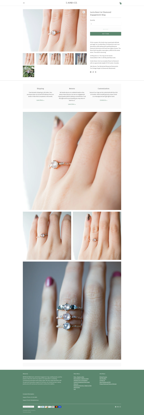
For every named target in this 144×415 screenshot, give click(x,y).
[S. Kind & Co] (71, 3)
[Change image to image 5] (81, 59)
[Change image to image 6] (28, 71)
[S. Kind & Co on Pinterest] (118, 407)
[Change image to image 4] (68, 59)
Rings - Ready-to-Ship (79, 377)
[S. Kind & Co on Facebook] (115, 407)
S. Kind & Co (32, 410)
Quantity (92, 20)
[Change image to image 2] (41, 59)
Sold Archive (77, 387)
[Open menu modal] (24, 3)
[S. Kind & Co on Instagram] (120, 407)
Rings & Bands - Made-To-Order (81, 378)
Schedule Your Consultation (81, 380)
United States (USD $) (28, 406)
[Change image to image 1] (28, 59)
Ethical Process (103, 377)
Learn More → (40, 100)
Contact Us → (103, 100)
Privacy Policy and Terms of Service (108, 384)
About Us (76, 384)
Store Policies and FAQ (105, 382)
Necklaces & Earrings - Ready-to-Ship (83, 385)
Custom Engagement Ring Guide (82, 382)
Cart (75, 389)
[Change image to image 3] (54, 59)
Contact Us (102, 380)
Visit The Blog (103, 378)
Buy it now (105, 34)
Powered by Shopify (27, 412)
